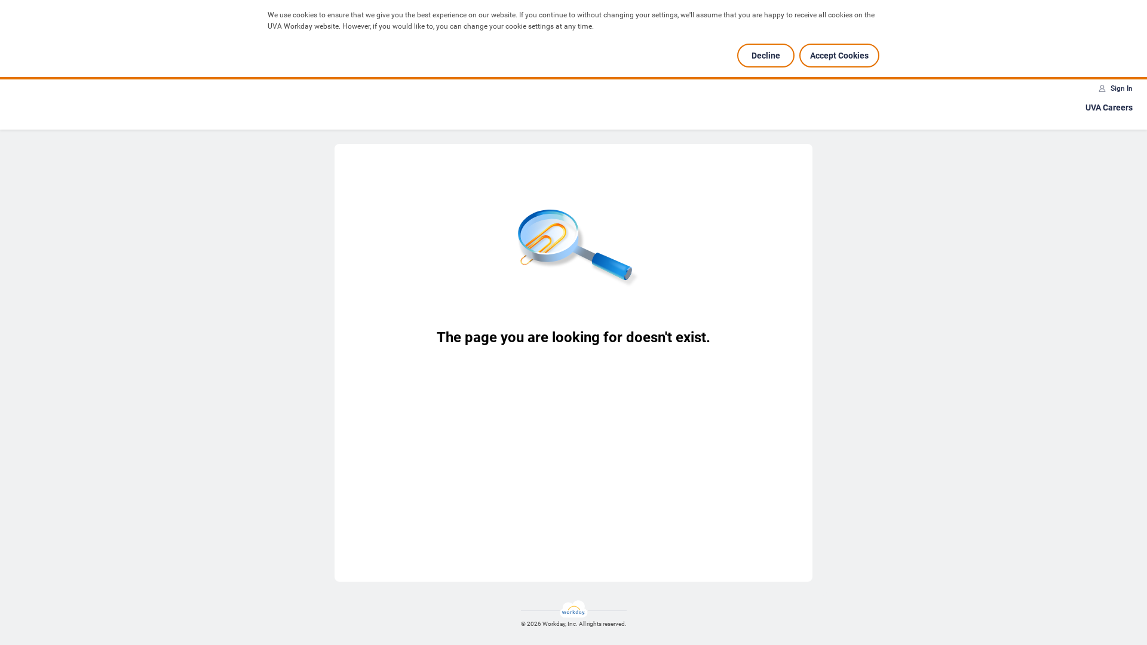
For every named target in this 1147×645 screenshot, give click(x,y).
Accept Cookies (839, 55)
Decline (766, 55)
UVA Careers (1109, 107)
